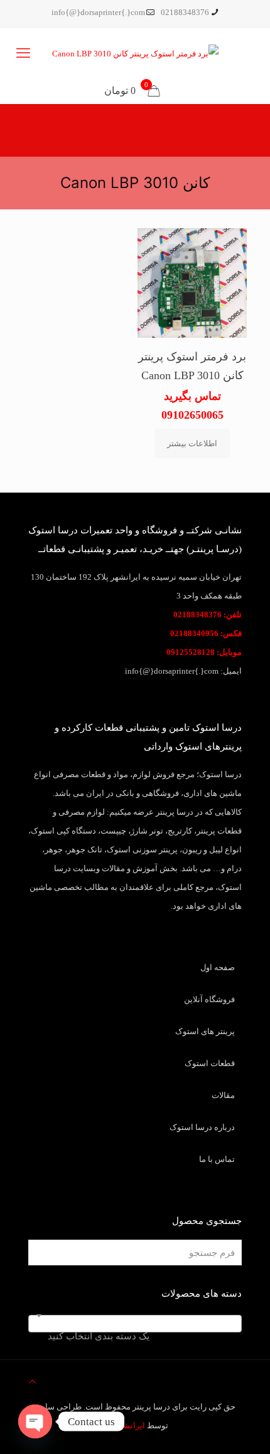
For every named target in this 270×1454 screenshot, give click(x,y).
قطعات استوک (210, 1063)
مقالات (223, 1095)
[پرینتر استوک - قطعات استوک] (135, 53)
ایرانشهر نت (123, 1425)
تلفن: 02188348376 (207, 614)
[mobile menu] (23, 53)
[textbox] (135, 1336)
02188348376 (185, 12)
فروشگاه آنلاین (209, 999)
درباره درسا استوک (202, 1127)
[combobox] (135, 1323)
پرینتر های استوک (205, 1031)
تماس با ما (217, 1159)
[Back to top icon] (32, 1382)
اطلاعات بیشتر (192, 443)
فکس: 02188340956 (206, 633)
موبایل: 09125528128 (204, 652)
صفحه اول (217, 967)
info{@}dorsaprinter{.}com (98, 12)
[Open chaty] (35, 1421)
